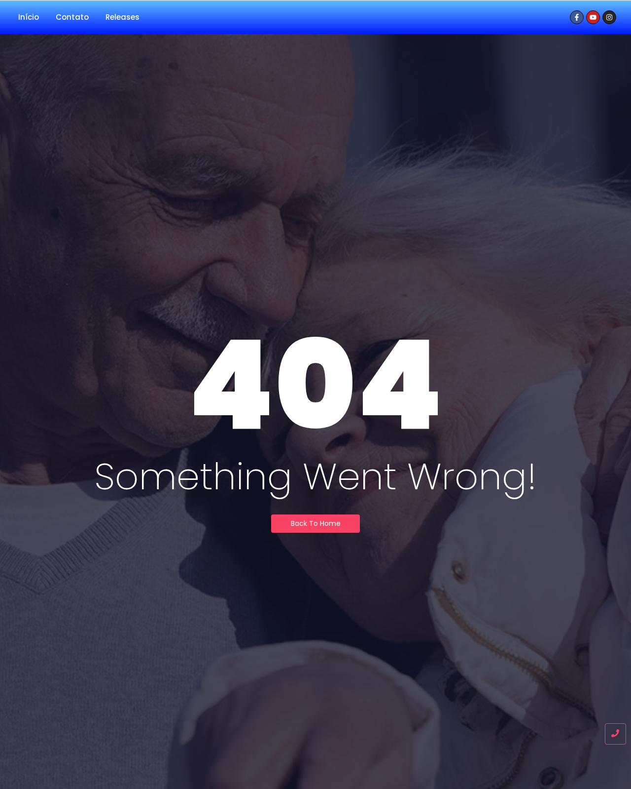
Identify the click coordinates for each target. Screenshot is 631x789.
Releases (122, 17)
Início (28, 17)
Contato (72, 17)
